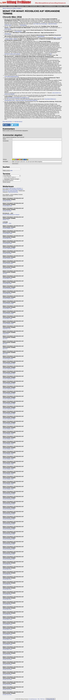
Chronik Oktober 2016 (8, 429)
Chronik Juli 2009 (7, 253)
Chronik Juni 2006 (7, 268)
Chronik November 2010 (9, 524)
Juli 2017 (5, 273)
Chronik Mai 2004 (7, 609)
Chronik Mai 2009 (7, 594)
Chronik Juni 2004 (7, 664)
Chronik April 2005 (7, 243)
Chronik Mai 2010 (7, 589)
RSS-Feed (42, 698)
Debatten (40, 6)
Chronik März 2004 (7, 308)
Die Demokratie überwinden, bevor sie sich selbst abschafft (13, 190)
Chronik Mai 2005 (7, 604)
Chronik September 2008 (9, 403)
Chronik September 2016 (9, 363)
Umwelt (26, 6)
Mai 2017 (5, 343)
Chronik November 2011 (9, 519)
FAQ (39, 698)
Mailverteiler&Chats (13, 192)
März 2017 (5, 353)
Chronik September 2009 (9, 398)
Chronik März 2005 (7, 205)
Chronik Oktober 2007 (8, 228)
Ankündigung (23, 25)
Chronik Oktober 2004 (8, 484)
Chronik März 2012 (7, 634)
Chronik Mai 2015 (7, 569)
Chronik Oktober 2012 (8, 449)
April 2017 (5, 348)
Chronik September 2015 (9, 368)
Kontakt (30, 698)
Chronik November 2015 (9, 499)
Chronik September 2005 (9, 413)
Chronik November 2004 (9, 549)
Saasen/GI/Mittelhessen (50, 6)
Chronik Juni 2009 (7, 684)
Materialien (60, 6)
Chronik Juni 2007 (7, 674)
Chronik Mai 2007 (7, 599)
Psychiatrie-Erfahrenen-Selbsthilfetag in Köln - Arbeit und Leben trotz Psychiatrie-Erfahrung (30, 99)
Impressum (34, 698)
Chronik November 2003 (9, 554)
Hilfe (11, 170)
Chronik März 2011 (7, 639)
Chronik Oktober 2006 (8, 459)
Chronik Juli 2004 (7, 210)
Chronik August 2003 (8, 358)
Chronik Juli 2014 (7, 200)
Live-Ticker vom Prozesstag (40, 24)
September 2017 (7, 328)
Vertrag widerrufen (50, 698)
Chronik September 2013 (9, 378)
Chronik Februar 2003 (8, 313)
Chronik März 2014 (7, 624)
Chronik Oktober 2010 (8, 474)
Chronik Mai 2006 (7, 238)
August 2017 (6, 333)
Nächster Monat (18, 121)
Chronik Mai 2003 (7, 614)
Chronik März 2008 (7, 318)
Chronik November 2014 (9, 504)
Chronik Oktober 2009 (8, 469)
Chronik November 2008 (9, 534)
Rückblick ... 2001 (7, 223)
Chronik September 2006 (9, 248)
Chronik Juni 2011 (7, 694)
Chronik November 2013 (9, 509)
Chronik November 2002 (9, 559)
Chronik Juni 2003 (7, 659)
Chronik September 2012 (9, 383)
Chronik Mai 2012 (7, 579)
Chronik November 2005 (9, 544)
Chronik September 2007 (9, 408)
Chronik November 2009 (9, 529)
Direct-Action (4, 6)
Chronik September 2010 (9, 393)
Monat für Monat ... (17, 8)
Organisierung (20, 6)
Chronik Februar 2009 (8, 303)
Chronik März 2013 (7, 629)
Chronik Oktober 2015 (8, 434)
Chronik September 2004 (9, 418)
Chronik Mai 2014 (7, 293)
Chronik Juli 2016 (7, 654)
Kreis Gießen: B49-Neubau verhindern (12, 188)
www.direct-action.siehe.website (12, 54)
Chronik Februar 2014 (8, 298)
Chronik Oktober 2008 (8, 464)
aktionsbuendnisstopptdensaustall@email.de (18, 97)
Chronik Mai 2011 (7, 584)
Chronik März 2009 (7, 644)
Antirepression (11, 6)
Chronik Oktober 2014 (8, 439)
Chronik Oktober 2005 (8, 479)
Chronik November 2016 (9, 494)
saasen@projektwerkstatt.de (11, 76)
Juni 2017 (5, 338)
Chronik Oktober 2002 (8, 489)
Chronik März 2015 (7, 619)
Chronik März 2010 (7, 278)
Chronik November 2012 (9, 514)
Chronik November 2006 (9, 539)
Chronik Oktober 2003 (8, 323)
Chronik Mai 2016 (7, 564)
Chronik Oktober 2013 (8, 444)
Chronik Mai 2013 (7, 574)
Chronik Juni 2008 (7, 679)
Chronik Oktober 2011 (8, 454)
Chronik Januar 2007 (8, 263)
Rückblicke (9, 8)
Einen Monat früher (7, 121)
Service (65, 6)
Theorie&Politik (33, 6)
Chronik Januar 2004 (8, 258)
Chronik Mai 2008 (7, 283)
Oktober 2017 (6, 219)
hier (51, 54)
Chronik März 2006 (7, 233)
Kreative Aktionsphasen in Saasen (11, 214)
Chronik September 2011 (9, 388)
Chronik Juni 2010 (7, 689)
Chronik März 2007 (7, 649)
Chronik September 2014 (9, 373)
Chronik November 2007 (9, 288)
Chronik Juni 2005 (7, 669)
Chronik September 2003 (9, 424)
